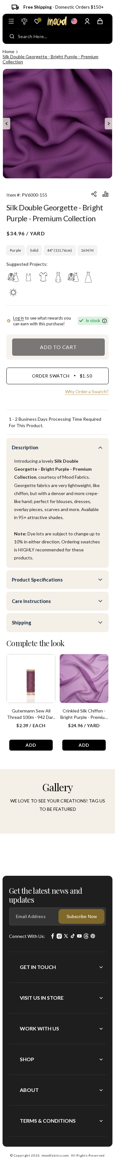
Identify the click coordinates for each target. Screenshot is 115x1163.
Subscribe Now (81, 916)
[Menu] (11, 21)
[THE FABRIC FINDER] (24, 21)
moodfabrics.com (55, 1155)
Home (8, 51)
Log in (18, 318)
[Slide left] (6, 123)
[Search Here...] (12, 36)
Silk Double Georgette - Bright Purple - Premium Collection (50, 59)
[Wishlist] (37, 21)
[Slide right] (108, 123)
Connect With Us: (27, 936)
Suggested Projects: (27, 264)
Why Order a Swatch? (87, 391)
